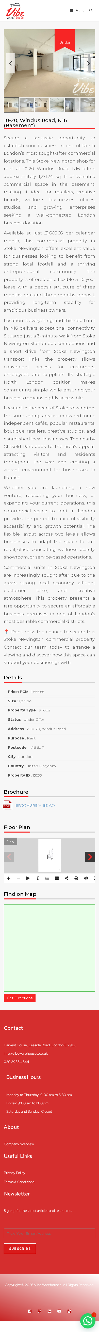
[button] (87, 1320)
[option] (49, 63)
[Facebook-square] (29, 1311)
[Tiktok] (69, 1311)
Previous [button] (10, 63)
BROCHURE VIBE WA (35, 805)
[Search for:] (89, 11)
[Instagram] (39, 1311)
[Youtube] (59, 1311)
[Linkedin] (49, 1311)
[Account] (74, 1326)
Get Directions (19, 998)
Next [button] (88, 63)
